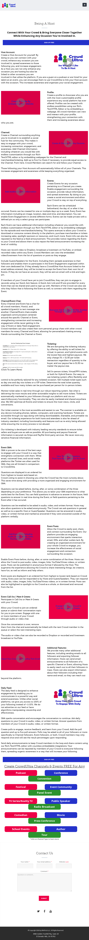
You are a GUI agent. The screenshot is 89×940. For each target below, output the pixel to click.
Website (63, 862)
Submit (44, 898)
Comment (44, 871)
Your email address (44, 862)
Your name (25, 862)
